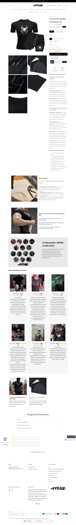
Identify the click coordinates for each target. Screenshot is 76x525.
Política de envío (31, 467)
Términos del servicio (45, 518)
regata (49, 479)
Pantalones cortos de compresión (54, 471)
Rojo (62, 31)
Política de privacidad (28, 518)
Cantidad (50, 44)
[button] (9, 5)
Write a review (71, 436)
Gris (51, 34)
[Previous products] (63, 58)
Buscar (49, 467)
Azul (57, 31)
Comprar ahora (58, 54)
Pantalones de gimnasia (53, 473)
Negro (52, 31)
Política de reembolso (32, 469)
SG (61, 38)
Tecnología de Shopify (20, 518)
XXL (51, 41)
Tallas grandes (51, 475)
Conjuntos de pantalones (53, 477)
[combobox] (31, 521)
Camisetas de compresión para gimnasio (56, 469)
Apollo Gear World (14, 518)
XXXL (56, 41)
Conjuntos (50, 481)
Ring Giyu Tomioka (58, 61)
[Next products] (66, 58)
